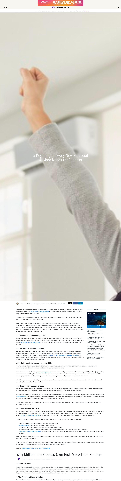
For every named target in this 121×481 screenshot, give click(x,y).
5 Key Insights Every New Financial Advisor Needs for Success (46, 303)
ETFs (68, 11)
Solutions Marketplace (45, 11)
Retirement (73, 11)
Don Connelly (29, 303)
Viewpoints (23, 458)
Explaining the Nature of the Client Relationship (36, 448)
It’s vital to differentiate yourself (30, 415)
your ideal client (21, 396)
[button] (70, 303)
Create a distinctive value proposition (30, 431)
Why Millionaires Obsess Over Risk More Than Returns (45, 458)
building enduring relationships (30, 342)
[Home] (60, 7)
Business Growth (61, 11)
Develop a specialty (25, 425)
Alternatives (80, 11)
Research (54, 11)
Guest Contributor (29, 458)
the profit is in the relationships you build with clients (63, 355)
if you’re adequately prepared (40, 311)
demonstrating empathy (44, 372)
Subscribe (86, 11)
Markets (37, 11)
